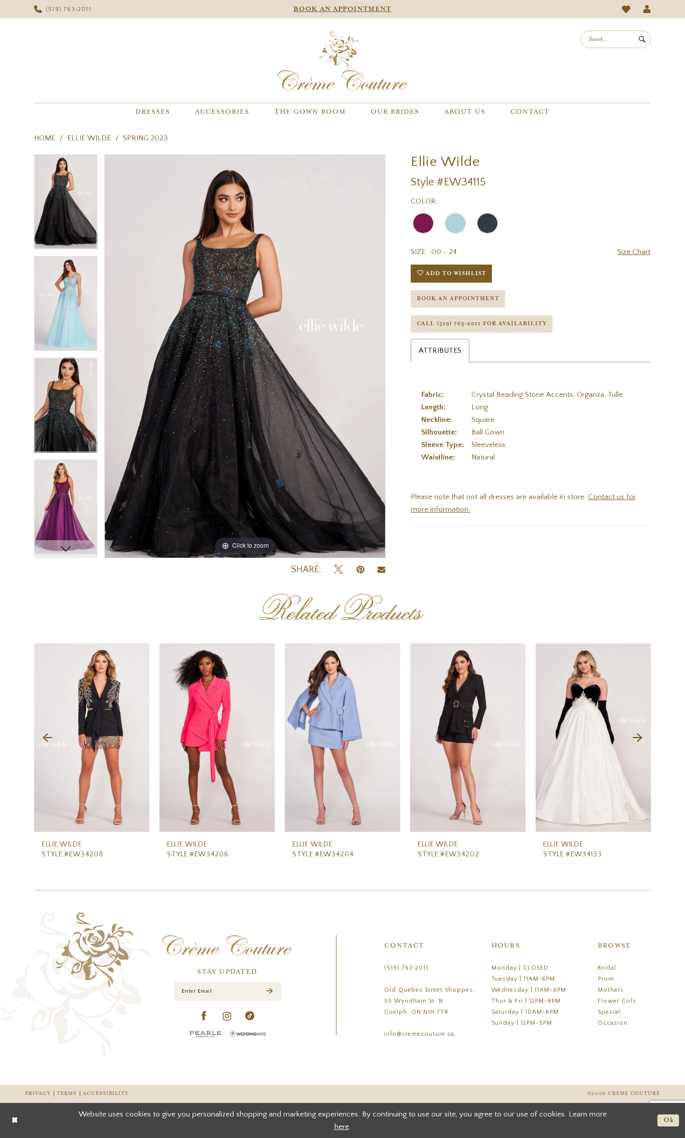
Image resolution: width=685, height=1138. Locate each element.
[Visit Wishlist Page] (626, 9)
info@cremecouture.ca (419, 1034)
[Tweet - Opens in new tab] (338, 570)
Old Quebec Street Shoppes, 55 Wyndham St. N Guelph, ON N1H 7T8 (429, 1001)
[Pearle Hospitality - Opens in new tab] (206, 1034)
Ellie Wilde (89, 138)
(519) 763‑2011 (406, 968)
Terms (67, 1093)
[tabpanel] (65, 205)
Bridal (607, 968)
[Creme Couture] (342, 60)
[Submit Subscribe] (269, 991)
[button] (647, 9)
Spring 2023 (145, 138)
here (341, 1126)
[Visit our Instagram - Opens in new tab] (227, 1016)
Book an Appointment (458, 299)
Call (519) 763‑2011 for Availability (482, 324)
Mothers (611, 990)
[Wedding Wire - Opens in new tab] (248, 1034)
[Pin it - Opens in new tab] (360, 570)
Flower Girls (617, 1001)
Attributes (440, 350)
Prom (606, 979)
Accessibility (106, 1093)
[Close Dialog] (15, 1120)
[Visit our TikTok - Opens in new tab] (250, 1016)
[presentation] (91, 737)
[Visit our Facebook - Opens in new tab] (204, 1016)
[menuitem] (63, 9)
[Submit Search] (642, 39)
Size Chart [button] (633, 252)
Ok (668, 1120)
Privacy (38, 1093)
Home (44, 138)
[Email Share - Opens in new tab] (381, 570)
